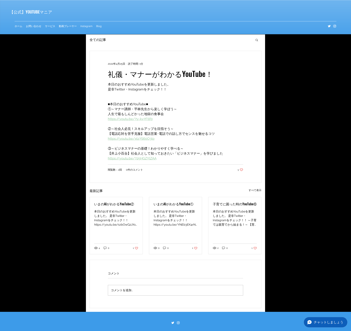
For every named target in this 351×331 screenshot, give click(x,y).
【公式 (16, 12)
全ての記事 (98, 40)
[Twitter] (329, 26)
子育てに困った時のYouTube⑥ (235, 203)
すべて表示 (255, 190)
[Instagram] (335, 26)
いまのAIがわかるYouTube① (173, 203)
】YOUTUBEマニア (37, 12)
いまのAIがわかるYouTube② (114, 203)
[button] (256, 39)
